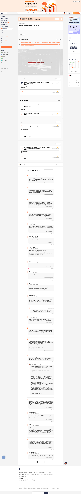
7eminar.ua (57, 488)
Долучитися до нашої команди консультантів (25, 472)
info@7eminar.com (23, 476)
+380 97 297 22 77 (37, 474)
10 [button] (69, 64)
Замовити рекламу (75, 1)
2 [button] (78, 61)
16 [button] (78, 64)
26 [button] (72, 67)
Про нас (3, 71)
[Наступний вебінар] (78, 20)
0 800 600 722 (28, 474)
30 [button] (78, 67)
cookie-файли (41, 492)
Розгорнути (21, 34)
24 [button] (69, 67)
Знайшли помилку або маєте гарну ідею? (45, 472)
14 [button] (75, 64)
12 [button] (72, 64)
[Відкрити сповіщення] (67, 13)
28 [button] (75, 67)
